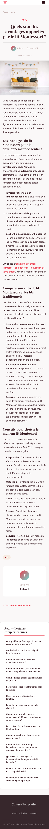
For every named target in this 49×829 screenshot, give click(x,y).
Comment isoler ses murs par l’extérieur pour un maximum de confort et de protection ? (21, 747)
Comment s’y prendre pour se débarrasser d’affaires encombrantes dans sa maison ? (23, 717)
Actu (13, 12)
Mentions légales (19, 813)
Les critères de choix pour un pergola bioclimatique (24, 727)
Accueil (6, 12)
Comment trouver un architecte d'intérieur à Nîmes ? (21, 661)
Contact (33, 813)
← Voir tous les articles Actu (16, 605)
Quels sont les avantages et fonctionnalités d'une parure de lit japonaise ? (22, 759)
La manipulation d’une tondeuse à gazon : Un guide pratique (22, 779)
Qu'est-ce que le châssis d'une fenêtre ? (20, 697)
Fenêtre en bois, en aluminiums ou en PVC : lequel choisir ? (24, 770)
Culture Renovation (24, 804)
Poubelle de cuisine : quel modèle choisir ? (22, 706)
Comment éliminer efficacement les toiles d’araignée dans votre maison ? (23, 670)
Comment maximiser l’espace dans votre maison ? (23, 736)
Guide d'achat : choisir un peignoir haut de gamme (22, 652)
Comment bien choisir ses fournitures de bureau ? (24, 679)
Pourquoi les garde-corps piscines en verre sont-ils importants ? (23, 643)
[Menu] (43, 2)
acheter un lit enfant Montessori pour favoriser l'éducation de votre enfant (24, 267)
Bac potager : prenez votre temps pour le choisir (24, 688)
